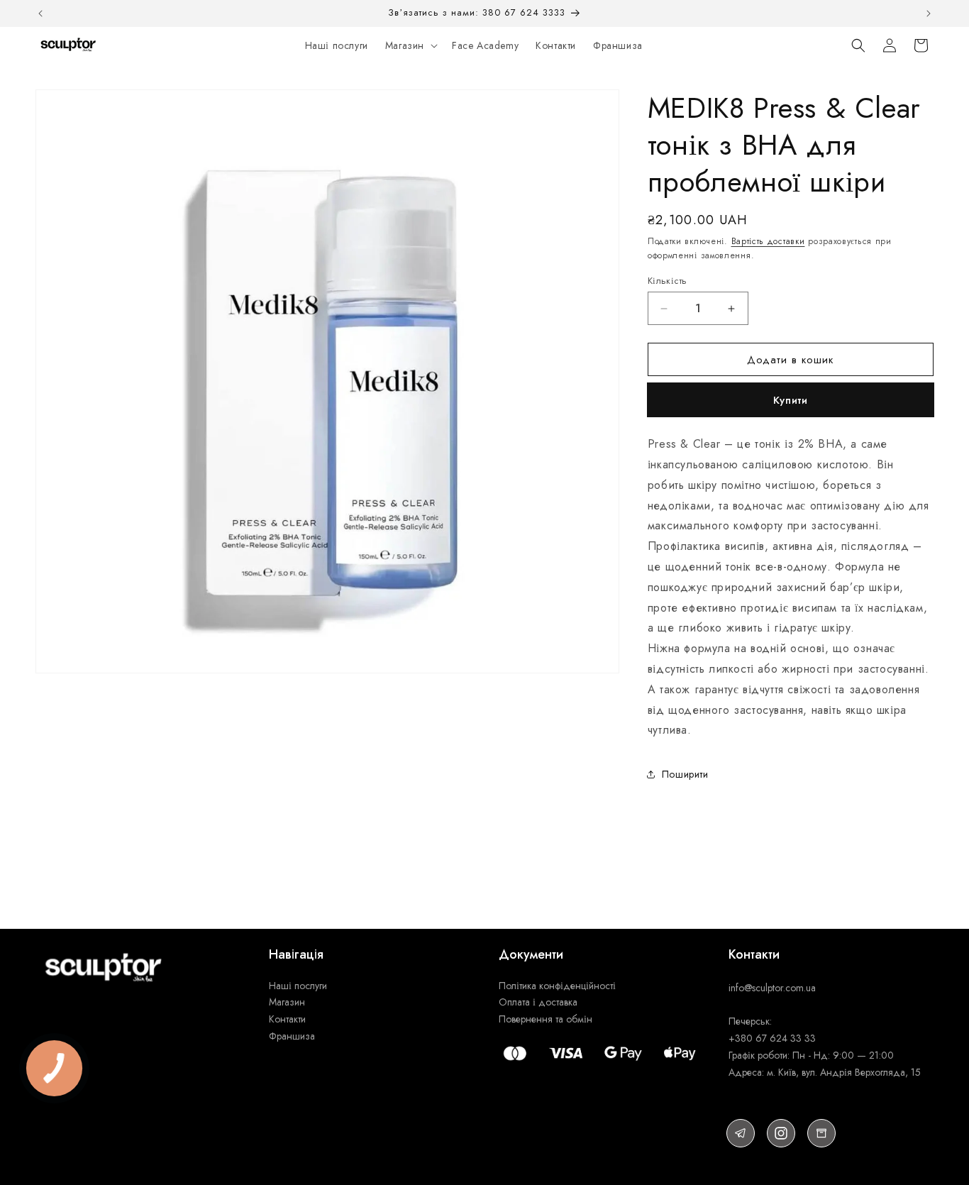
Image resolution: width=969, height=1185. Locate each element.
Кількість (667, 280)
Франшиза (292, 1036)
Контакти (287, 1019)
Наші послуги (299, 986)
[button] (410, 45)
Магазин (287, 1002)
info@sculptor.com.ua (772, 988)
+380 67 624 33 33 (772, 1038)
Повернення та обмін (545, 1019)
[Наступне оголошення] (928, 13)
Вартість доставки (768, 241)
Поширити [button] (685, 774)
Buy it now (790, 400)
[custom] (740, 1133)
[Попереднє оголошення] (40, 13)
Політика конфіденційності (557, 986)
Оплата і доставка (538, 1002)
